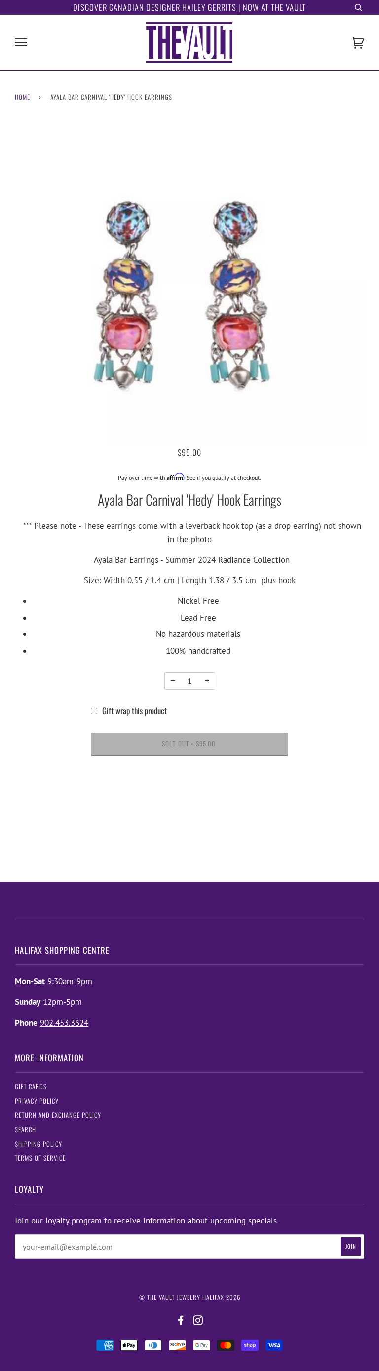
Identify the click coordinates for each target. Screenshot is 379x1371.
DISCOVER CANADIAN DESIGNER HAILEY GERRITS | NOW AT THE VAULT (189, 7)
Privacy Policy (37, 1101)
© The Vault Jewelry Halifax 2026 (189, 1297)
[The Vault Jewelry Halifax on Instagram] (198, 1320)
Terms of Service (40, 1158)
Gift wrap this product (134, 710)
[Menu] (21, 43)
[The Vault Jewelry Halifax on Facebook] (181, 1320)
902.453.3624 (64, 1022)
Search (25, 1129)
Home (22, 97)
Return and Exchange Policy (58, 1115)
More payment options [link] (190, 800)
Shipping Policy (38, 1144)
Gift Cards (31, 1086)
